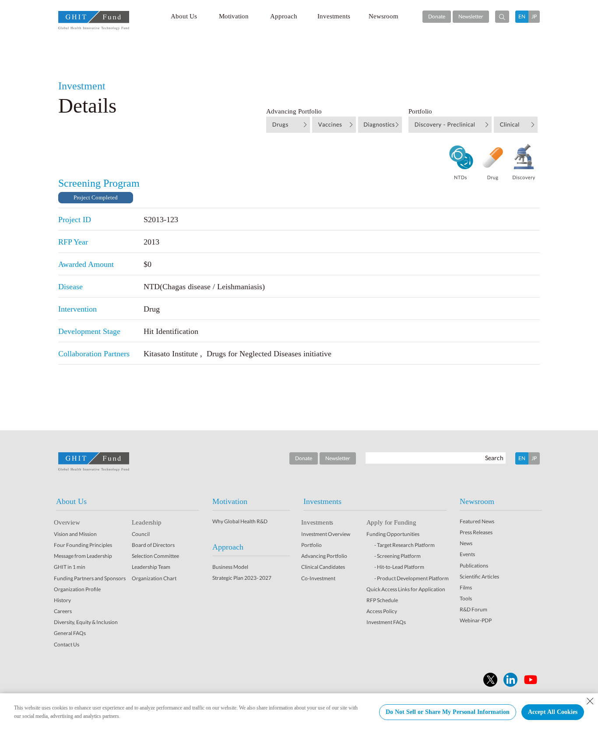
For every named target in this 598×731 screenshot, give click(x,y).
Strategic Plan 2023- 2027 (241, 578)
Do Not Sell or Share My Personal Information (448, 712)
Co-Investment (318, 578)
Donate (436, 16)
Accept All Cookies (552, 712)
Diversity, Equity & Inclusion (86, 622)
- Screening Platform (397, 556)
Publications (474, 565)
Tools (466, 598)
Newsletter (470, 16)
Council (141, 534)
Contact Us (66, 644)
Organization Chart (154, 578)
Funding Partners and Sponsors (90, 578)
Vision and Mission (75, 534)
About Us (184, 16)
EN (521, 16)
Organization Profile (77, 589)
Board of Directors (153, 545)
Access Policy (381, 611)
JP (534, 16)
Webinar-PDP (476, 620)
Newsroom (383, 16)
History (62, 600)
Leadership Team (151, 567)
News (466, 543)
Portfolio (311, 545)
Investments (333, 16)
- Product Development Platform (411, 578)
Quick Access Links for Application (405, 589)
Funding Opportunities (392, 534)
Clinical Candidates (323, 567)
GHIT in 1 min (69, 567)
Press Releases (476, 532)
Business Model (230, 567)
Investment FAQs (386, 622)
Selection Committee (155, 556)
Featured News (477, 521)
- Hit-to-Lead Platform (399, 567)
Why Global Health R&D (239, 521)
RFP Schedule (382, 600)
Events (467, 554)
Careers (63, 611)
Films (466, 587)
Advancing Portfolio (324, 556)
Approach (283, 16)
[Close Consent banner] (590, 701)
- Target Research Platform (404, 545)
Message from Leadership (83, 556)
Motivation (234, 16)
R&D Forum (473, 609)
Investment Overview (325, 534)
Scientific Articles (479, 576)
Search (494, 457)
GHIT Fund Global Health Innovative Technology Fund (93, 20)
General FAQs (70, 633)
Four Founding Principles (83, 545)
